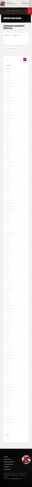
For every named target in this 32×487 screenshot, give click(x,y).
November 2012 (9, 416)
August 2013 (9, 396)
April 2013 (8, 408)
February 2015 (9, 343)
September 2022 (10, 147)
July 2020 (8, 188)
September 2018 (10, 232)
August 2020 (9, 185)
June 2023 (8, 127)
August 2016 (9, 291)
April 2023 (8, 133)
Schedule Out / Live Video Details (20, 52)
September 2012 (10, 422)
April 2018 (8, 247)
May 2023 (8, 130)
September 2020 (10, 182)
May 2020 (8, 194)
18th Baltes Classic (10, 3)
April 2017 (8, 273)
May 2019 (8, 220)
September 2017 (10, 258)
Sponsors (7, 459)
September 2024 (10, 101)
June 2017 (8, 267)
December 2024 (9, 98)
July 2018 (8, 238)
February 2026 (9, 83)
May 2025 (8, 92)
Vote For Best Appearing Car (11, 48)
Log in (7, 438)
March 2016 (8, 305)
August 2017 (9, 261)
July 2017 (8, 264)
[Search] (25, 11)
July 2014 (8, 364)
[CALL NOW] (22, 11)
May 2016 (8, 299)
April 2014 (8, 372)
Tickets (13, 11)
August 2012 (9, 425)
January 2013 (9, 410)
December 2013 (9, 384)
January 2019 (9, 226)
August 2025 (9, 86)
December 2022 (9, 141)
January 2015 (9, 346)
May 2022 (8, 156)
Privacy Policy (15, 475)
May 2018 (8, 244)
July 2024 (8, 106)
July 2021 (8, 171)
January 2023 (9, 139)
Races (8, 11)
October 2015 (9, 320)
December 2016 (9, 282)
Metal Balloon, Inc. (17, 478)
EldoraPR (18, 35)
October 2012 (9, 419)
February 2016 (9, 308)
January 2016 (9, 311)
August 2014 (9, 361)
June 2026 (8, 71)
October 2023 (9, 118)
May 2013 (8, 405)
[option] (13, 3)
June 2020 (8, 191)
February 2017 (9, 276)
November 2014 (9, 352)
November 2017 (9, 253)
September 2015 (10, 323)
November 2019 (9, 209)
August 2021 (9, 168)
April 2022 (8, 159)
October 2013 (9, 390)
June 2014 (8, 367)
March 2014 (8, 375)
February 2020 (9, 200)
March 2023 (8, 136)
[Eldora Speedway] (2, 3)
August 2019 (9, 212)
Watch (18, 11)
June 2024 (8, 109)
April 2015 (8, 337)
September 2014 (10, 358)
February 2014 (9, 378)
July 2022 (8, 153)
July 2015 (8, 329)
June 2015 (8, 332)
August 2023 (9, 121)
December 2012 (9, 413)
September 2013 (10, 393)
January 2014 (9, 381)
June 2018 (8, 241)
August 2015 (9, 326)
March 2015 (8, 340)
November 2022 (9, 144)
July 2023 (8, 124)
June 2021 (8, 174)
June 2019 (8, 218)
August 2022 (9, 150)
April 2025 (8, 95)
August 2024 (9, 103)
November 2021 (9, 162)
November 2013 (9, 387)
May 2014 (8, 370)
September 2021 (10, 165)
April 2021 (8, 177)
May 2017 (8, 270)
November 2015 (9, 317)
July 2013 (8, 399)
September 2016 (10, 288)
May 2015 (8, 334)
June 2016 (8, 296)
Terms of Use (7, 475)
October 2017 (9, 256)
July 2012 (8, 428)
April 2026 (8, 77)
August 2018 (9, 235)
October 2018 (9, 229)
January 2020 (9, 203)
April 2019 (8, 223)
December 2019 (9, 206)
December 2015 (9, 314)
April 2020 (8, 197)
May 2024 (8, 112)
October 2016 (9, 285)
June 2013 (8, 402)
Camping (7, 469)
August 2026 (9, 68)
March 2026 (8, 80)
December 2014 (9, 349)
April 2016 (8, 302)
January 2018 (9, 250)
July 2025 (8, 89)
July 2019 (8, 215)
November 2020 (9, 179)
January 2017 (9, 279)
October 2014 (9, 355)
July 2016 (8, 294)
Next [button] (30, 3)
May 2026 (8, 74)
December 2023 (9, 115)
